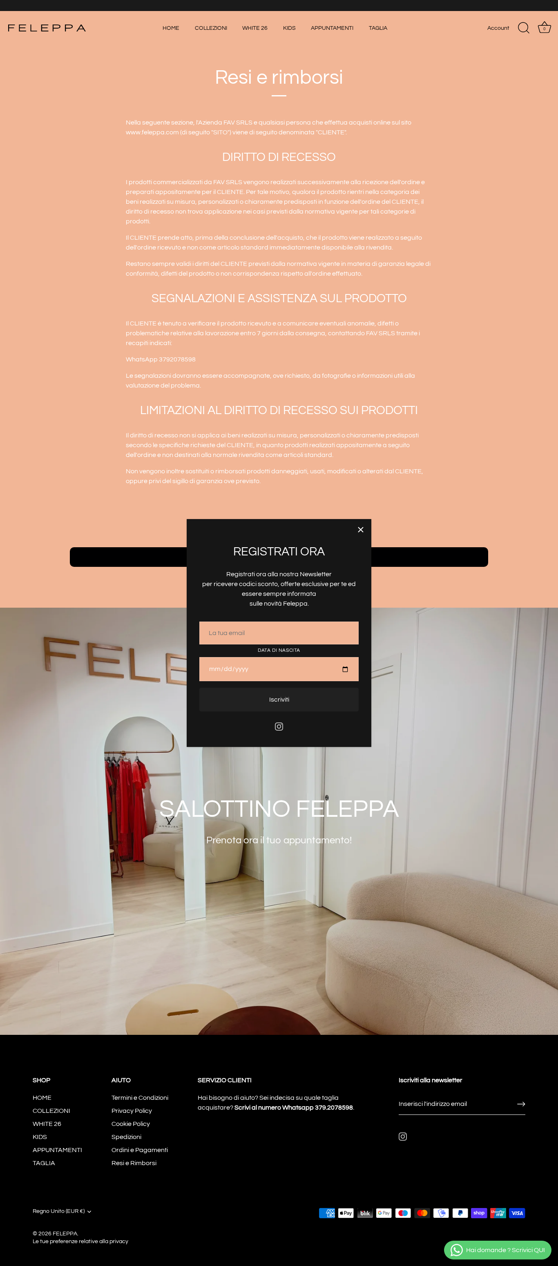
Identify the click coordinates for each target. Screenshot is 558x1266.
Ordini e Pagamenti (140, 1150)
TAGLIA (378, 28)
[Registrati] (521, 1104)
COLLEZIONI (211, 28)
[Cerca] (524, 28)
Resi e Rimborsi (134, 1163)
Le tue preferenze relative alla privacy (80, 1241)
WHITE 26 (255, 28)
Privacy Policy (132, 1111)
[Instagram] (279, 726)
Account (498, 28)
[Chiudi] (361, 530)
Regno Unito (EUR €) (59, 1211)
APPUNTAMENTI (332, 28)
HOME (171, 28)
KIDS (289, 28)
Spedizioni (126, 1137)
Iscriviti (279, 699)
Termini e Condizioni (140, 1097)
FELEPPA (65, 1234)
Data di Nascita (279, 650)
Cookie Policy (131, 1124)
